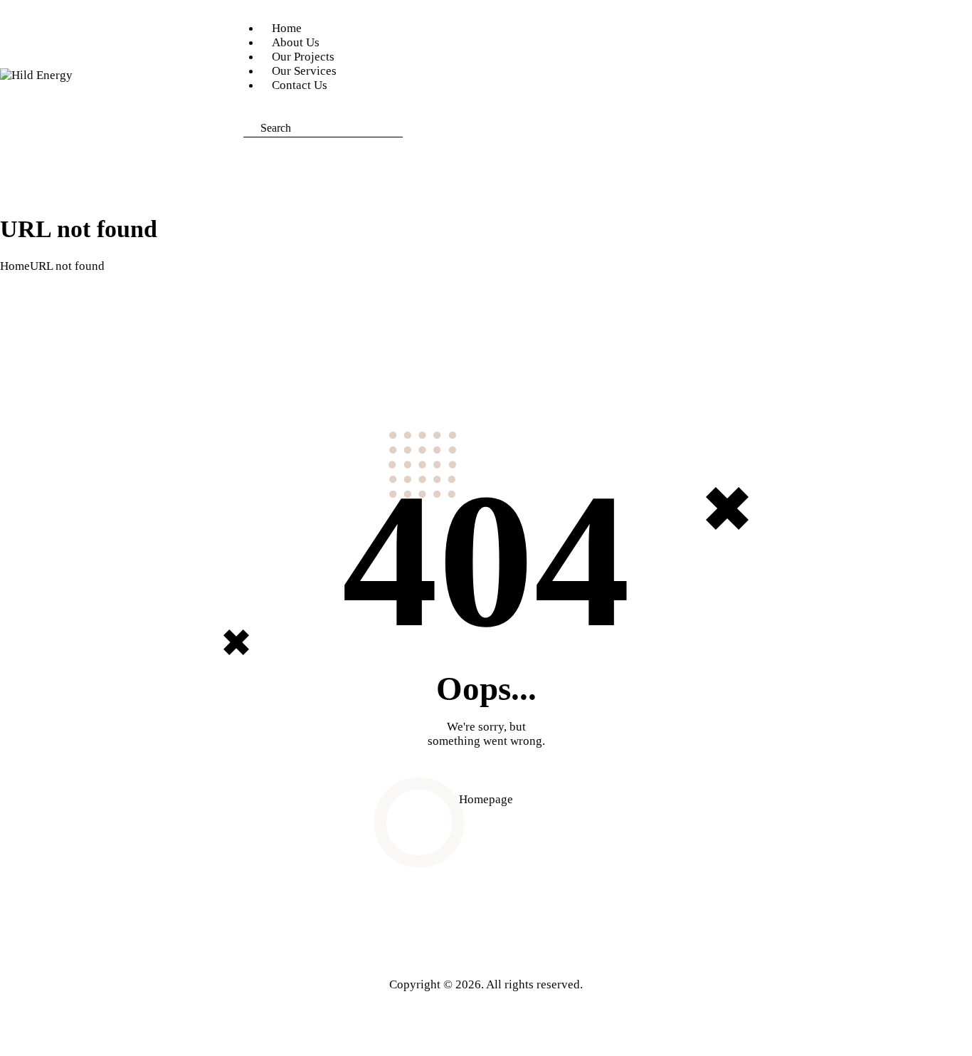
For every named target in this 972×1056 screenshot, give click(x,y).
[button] (248, 112)
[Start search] (414, 131)
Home (15, 266)
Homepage (486, 799)
